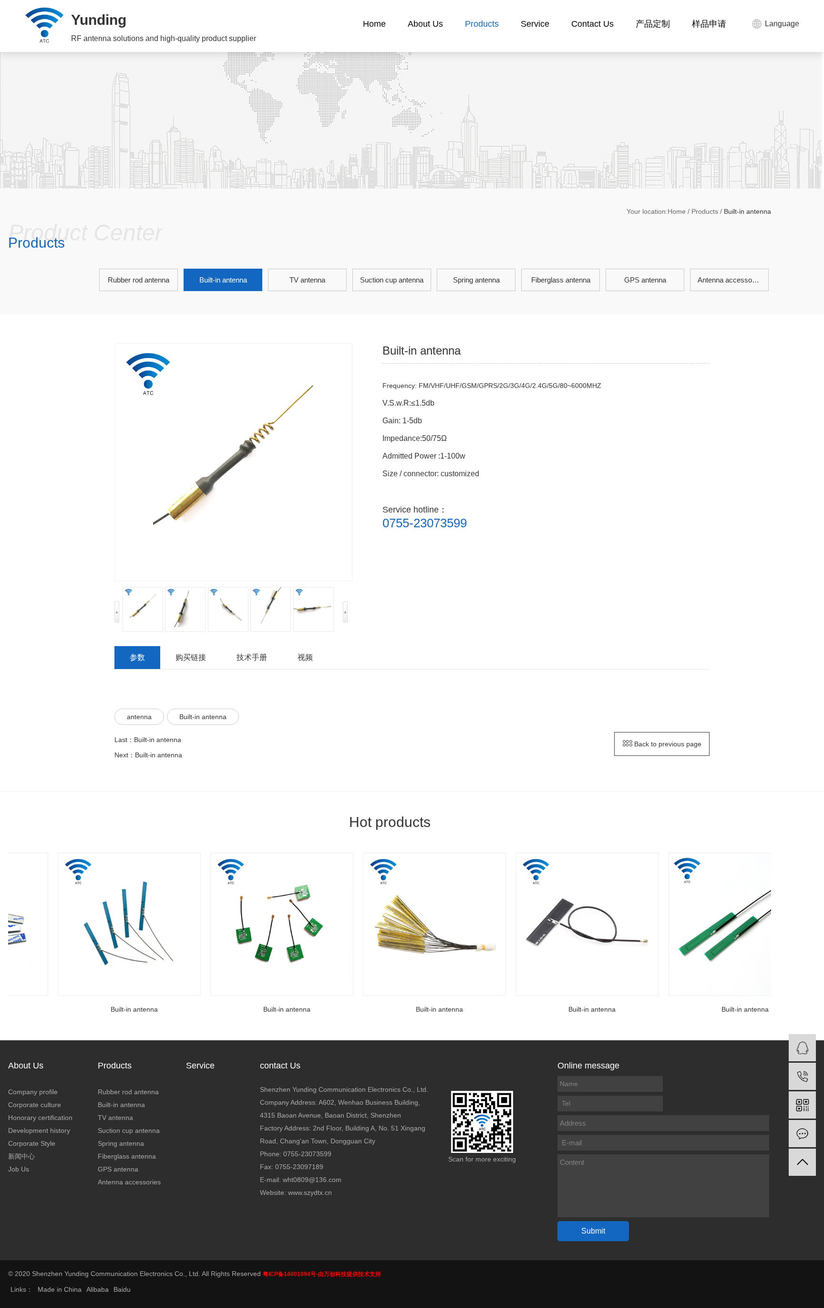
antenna (139, 717)
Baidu (122, 1289)
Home (374, 24)
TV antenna (307, 280)
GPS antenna (645, 280)
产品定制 (653, 24)
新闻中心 (21, 1156)
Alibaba (97, 1289)
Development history (39, 1130)
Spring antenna (476, 280)
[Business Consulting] (802, 1047)
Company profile (33, 1092)
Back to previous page (666, 744)
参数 (137, 657)
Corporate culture (34, 1105)
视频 (305, 657)
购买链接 (190, 657)
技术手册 (252, 657)
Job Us (18, 1169)
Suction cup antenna (391, 280)
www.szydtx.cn (310, 1192)
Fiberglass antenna (560, 280)
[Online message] (802, 1133)
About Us (425, 24)
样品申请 (709, 24)
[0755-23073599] (802, 1076)
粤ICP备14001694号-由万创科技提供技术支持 (322, 1274)
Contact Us (592, 24)
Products (482, 24)
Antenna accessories (730, 280)
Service (535, 24)
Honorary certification (40, 1117)
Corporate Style (31, 1143)
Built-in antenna (223, 280)
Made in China (60, 1289)
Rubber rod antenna (138, 280)
